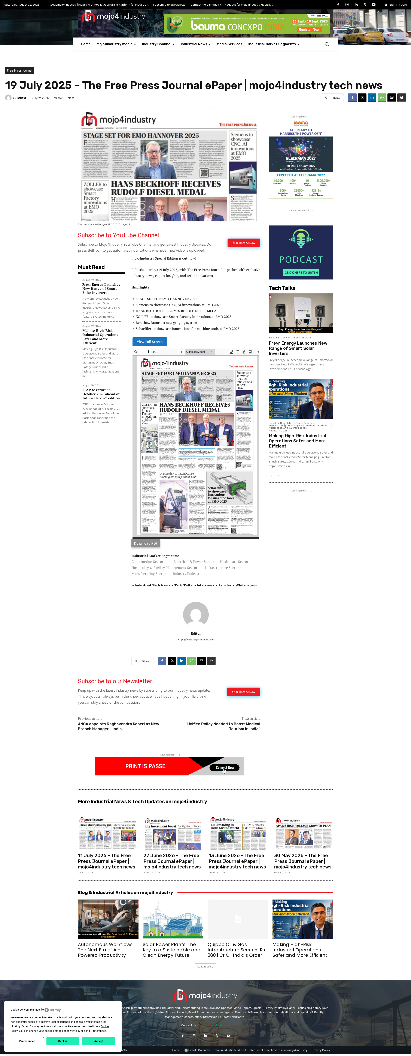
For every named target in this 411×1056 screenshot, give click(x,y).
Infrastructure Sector (222, 567)
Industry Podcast (186, 573)
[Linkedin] (355, 4)
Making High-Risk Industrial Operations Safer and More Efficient (100, 336)
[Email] (391, 97)
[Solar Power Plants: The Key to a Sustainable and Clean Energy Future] (173, 919)
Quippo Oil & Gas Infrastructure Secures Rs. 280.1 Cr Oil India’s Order (237, 949)
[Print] (401, 97)
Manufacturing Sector (148, 573)
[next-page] (278, 475)
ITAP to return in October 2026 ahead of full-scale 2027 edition (101, 394)
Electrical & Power (279, 337)
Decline (63, 1041)
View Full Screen (150, 341)
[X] (364, 4)
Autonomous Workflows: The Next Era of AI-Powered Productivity (105, 949)
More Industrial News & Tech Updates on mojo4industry (142, 802)
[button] (326, 44)
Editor (21, 97)
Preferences (27, 1041)
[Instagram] (347, 4)
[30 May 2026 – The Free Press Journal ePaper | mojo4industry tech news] (303, 833)
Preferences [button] (99, 1030)
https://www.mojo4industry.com (196, 639)
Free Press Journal (19, 70)
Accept (98, 1041)
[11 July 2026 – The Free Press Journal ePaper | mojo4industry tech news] (107, 833)
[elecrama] (301, 198)
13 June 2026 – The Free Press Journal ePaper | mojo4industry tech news (237, 861)
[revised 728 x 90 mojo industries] (247, 33)
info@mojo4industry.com (213, 1025)
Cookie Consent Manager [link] (26, 1009)
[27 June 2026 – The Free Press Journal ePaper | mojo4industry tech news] (173, 833)
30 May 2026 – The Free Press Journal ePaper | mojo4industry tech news (303, 861)
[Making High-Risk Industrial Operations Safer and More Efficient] (301, 399)
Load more (204, 966)
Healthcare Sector (234, 561)
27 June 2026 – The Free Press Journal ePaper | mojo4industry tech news (172, 861)
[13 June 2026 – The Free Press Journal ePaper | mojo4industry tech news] (238, 833)
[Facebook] (338, 4)
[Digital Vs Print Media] (169, 774)
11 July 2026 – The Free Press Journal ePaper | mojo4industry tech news (106, 861)
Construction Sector (147, 561)
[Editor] (9, 98)
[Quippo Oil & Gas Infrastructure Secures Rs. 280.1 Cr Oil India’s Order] (238, 919)
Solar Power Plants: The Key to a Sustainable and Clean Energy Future (172, 949)
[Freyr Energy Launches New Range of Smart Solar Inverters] (301, 313)
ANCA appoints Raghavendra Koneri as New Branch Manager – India (118, 726)
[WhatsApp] (382, 97)
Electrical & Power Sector (194, 561)
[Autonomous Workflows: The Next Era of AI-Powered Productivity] (108, 919)
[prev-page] (271, 475)
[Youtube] (373, 4)
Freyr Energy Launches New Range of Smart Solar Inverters (101, 288)
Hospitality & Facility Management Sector (164, 567)
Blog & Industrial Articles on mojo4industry (125, 892)
